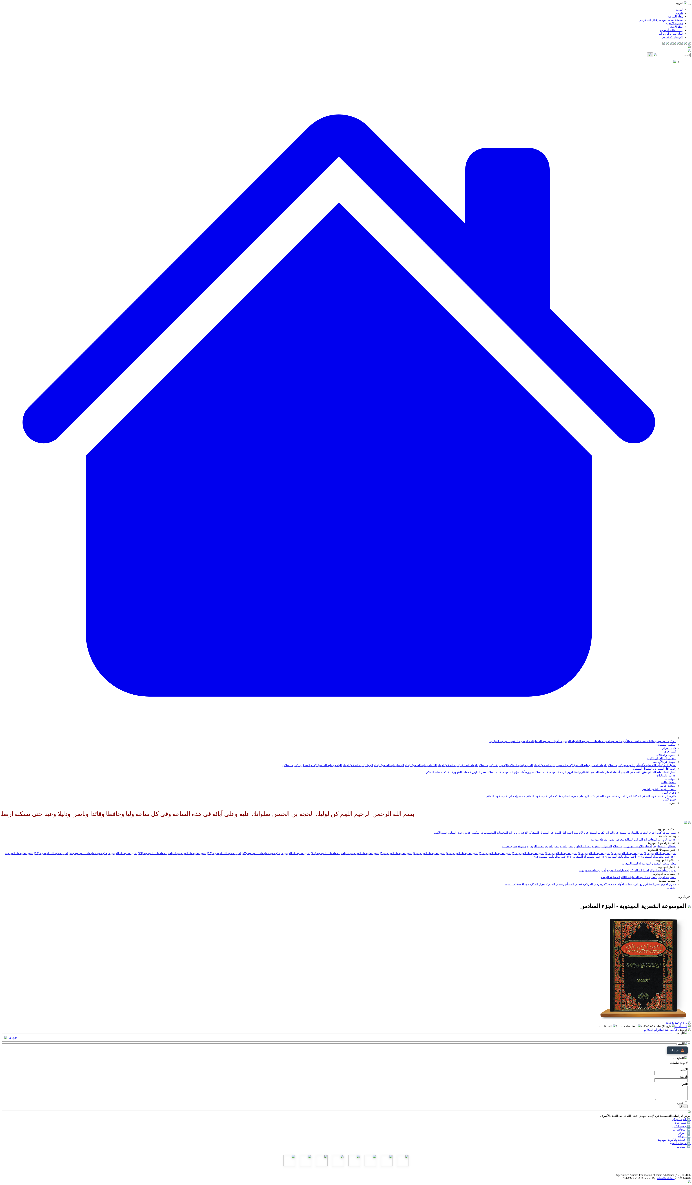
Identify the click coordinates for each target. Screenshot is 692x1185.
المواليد (629, 839)
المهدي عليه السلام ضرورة (541, 772)
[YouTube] (674, 43)
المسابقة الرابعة (610, 877)
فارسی (679, 13)
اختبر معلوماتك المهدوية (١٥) (189, 853)
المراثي (638, 839)
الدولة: (684, 1076)
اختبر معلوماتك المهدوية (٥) (528, 853)
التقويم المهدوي (508, 741)
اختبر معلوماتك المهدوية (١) (660, 853)
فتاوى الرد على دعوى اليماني (658, 796)
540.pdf (12, 1037)
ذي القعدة (523, 884)
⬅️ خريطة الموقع (680, 1143)
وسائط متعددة (648, 741)
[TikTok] (667, 43)
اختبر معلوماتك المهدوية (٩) (396, 853)
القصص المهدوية (651, 863)
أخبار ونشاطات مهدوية (592, 870)
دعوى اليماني (668, 792)
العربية (679, 9)
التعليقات (607, 1026)
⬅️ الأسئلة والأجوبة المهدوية (674, 1139)
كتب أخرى (670, 751)
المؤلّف (682, 1029)
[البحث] (650, 54)
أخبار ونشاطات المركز (662, 870)
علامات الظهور (462, 772)
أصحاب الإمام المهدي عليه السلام (632, 846)
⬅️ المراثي (684, 1132)
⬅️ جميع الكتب (682, 1126)
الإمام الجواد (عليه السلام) (364, 765)
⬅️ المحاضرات (682, 1129)
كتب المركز (669, 748)
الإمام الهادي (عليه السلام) (333, 765)
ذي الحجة (510, 884)
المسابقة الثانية (648, 877)
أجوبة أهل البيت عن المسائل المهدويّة (654, 768)
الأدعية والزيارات (666, 775)
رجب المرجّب (591, 884)
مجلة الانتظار (675, 26)
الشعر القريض (667, 789)
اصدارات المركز (639, 870)
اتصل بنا (494, 741)
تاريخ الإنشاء (664, 1026)
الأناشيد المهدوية (631, 863)
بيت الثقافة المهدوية (671, 30)
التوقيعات (670, 778)
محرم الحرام (668, 884)
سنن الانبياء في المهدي (633, 772)
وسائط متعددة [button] (667, 836)
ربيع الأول (639, 884)
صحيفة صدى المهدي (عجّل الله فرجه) (661, 19)
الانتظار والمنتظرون (578, 772)
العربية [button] (679, 3)
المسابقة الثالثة (630, 877)
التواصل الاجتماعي (672, 37)
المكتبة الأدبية (668, 785)
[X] (681, 43)
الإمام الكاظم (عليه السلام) (427, 765)
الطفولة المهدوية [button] (666, 860)
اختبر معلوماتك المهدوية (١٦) (155, 853)
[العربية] (685, 822)
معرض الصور (616, 839)
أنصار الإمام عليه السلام (661, 772)
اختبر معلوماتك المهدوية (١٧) (120, 853)
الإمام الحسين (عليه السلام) (556, 765)
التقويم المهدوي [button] (667, 880)
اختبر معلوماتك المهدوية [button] (662, 849)
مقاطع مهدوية (599, 839)
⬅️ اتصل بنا (684, 1146)
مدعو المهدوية (535, 846)
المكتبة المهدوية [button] (666, 829)
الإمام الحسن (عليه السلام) (589, 765)
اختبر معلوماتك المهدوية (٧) (462, 853)
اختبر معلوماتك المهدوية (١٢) (293, 853)
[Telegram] (685, 43)
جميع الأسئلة (509, 846)
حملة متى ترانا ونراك (671, 33)
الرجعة (561, 772)
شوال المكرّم (537, 884)
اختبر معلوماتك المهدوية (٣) (594, 853)
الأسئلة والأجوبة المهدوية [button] (661, 842)
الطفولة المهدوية (570, 741)
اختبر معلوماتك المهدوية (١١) (328, 853)
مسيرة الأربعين (674, 23)
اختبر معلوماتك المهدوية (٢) (627, 853)
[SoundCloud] (671, 43)
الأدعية (672, 839)
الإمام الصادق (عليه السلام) (460, 765)
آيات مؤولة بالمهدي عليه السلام (506, 772)
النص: (684, 1083)
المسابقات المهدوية (530, 741)
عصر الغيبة (566, 846)
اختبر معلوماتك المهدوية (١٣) (259, 853)
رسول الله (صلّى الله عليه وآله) (657, 765)
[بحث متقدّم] (655, 54)
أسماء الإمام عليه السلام (605, 772)
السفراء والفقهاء (602, 846)
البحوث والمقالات (666, 754)
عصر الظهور (479, 772)
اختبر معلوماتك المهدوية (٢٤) (550, 856)
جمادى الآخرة (608, 884)
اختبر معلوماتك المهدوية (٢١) (653, 856)
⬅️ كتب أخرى (682, 1122)
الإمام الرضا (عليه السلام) (395, 765)
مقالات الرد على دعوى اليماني (543, 796)
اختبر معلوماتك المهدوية (595, 741)
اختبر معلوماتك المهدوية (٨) (429, 853)
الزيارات (662, 839)
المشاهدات (630, 1026)
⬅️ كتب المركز (681, 1119)
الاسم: (684, 1069)
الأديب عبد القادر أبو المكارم (660, 1029)
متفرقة (522, 846)
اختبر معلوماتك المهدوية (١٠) (362, 853)
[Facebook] (689, 43)
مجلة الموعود (675, 16)
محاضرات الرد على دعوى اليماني (505, 796)
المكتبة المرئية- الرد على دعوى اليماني (618, 796)
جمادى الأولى (625, 884)
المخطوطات (668, 782)
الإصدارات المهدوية (618, 870)
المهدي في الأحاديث (664, 761)
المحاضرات (650, 839)
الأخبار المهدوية (551, 741)
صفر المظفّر (652, 884)
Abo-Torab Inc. (666, 1178)
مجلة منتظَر (669, 863)
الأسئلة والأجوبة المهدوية (624, 741)
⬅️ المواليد (684, 1136)
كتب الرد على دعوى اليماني (578, 796)
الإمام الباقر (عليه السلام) (492, 765)
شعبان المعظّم (573, 884)
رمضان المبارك (555, 884)
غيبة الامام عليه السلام (439, 772)
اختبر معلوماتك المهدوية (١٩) (51, 853)
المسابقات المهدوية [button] (664, 873)
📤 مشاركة (677, 1050)
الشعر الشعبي (650, 789)
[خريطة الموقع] (663, 43)
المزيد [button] (672, 802)
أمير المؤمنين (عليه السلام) (622, 765)
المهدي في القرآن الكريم (661, 758)
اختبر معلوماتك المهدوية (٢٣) (584, 856)
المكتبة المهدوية (666, 741)
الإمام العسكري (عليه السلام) (300, 765)
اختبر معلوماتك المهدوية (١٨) (86, 853)
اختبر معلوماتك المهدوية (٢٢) (619, 856)
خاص (680, 1102)
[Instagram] (678, 43)
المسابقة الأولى (667, 877)
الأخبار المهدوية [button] (667, 866)
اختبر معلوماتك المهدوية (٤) (561, 853)
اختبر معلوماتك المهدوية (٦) (495, 853)
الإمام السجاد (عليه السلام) (524, 765)
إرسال (683, 1106)
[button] (338, 737)
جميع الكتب (669, 799)
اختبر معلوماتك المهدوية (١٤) (224, 853)
